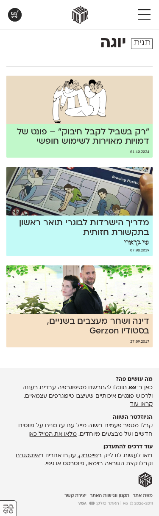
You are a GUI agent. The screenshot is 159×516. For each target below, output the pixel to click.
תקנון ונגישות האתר (109, 496)
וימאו (93, 464)
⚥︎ (8, 509)
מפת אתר (143, 496)
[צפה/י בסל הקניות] (15, 15)
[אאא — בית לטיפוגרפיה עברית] (145, 480)
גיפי (50, 464)
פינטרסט (73, 464)
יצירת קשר (75, 496)
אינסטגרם (28, 456)
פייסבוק (88, 456)
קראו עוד (141, 404)
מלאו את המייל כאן (52, 434)
